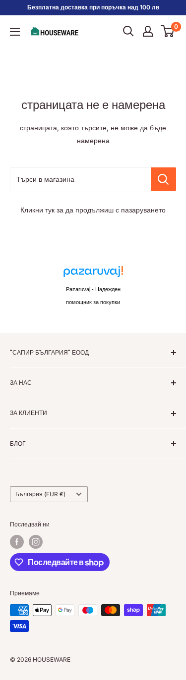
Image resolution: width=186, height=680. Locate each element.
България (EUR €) (40, 494)
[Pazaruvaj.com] (93, 274)
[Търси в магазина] (163, 179)
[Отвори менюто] (15, 32)
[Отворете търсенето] (128, 31)
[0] (168, 31)
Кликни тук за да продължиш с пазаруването (93, 210)
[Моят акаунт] (148, 31)
